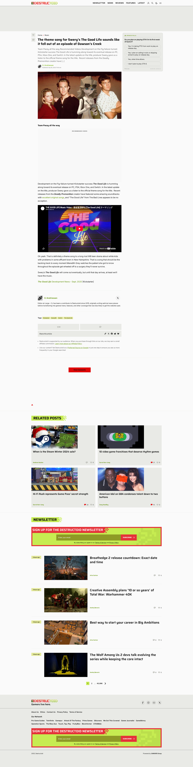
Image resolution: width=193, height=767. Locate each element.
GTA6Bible (97, 724)
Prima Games (87, 721)
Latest (141, 3)
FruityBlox (76, 724)
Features (131, 3)
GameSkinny (141, 721)
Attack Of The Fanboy (72, 721)
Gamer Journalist (127, 721)
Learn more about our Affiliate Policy (68, 344)
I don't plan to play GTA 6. (137, 64)
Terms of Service (100, 542)
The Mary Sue (51, 724)
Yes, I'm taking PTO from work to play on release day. (143, 47)
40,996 (99, 683)
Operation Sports (38, 724)
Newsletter (99, 3)
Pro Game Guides (38, 721)
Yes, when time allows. (136, 59)
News (110, 3)
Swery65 (53, 318)
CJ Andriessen (48, 65)
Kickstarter (46, 318)
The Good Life (45, 281)
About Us (35, 712)
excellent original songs (53, 197)
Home (40, 35)
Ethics (42, 712)
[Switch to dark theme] (156, 3)
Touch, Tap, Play (64, 724)
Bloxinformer (87, 724)
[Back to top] (32, 404)
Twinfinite (50, 721)
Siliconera (98, 721)
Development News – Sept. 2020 (67, 281)
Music (47, 35)
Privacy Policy (114, 542)
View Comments (80, 370)
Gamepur (58, 721)
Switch (60, 318)
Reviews (119, 3)
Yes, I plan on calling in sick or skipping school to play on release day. (142, 54)
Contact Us (51, 712)
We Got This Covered (111, 721)
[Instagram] (118, 298)
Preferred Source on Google (78, 348)
